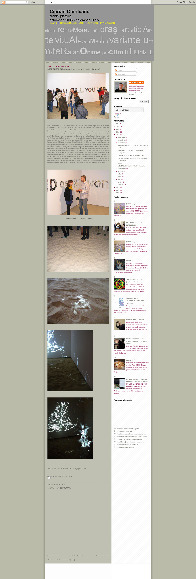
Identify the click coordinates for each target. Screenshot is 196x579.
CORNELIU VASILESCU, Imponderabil (131, 155)
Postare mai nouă (53, 556)
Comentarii (121, 74)
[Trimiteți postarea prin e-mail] (78, 478)
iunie (120, 177)
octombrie (121, 143)
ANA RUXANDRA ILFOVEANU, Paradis (131, 166)
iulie (119, 174)
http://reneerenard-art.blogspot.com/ (130, 439)
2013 (118, 132)
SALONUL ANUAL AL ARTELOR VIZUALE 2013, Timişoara (135, 301)
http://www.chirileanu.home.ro (127, 444)
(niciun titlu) (130, 204)
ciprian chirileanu (138, 82)
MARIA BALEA (123, 163)
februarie (121, 185)
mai (119, 179)
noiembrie (121, 140)
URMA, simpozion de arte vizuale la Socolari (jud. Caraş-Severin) (137, 341)
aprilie (120, 182)
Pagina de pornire (78, 556)
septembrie (122, 168)
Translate (117, 117)
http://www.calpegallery (125, 431)
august (120, 171)
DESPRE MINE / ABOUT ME (135, 320)
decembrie (122, 137)
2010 (118, 190)
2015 (118, 126)
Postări (119, 70)
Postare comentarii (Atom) (66, 560)
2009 (118, 193)
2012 (118, 134)
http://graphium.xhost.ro (125, 447)
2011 (118, 187)
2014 (118, 129)
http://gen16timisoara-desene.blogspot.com (132, 436)
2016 (118, 124)
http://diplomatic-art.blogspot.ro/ (128, 429)
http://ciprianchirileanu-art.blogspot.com (131, 434)
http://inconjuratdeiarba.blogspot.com (130, 442)
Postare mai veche (102, 556)
